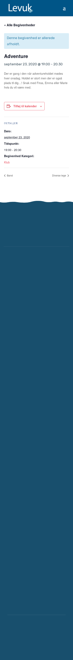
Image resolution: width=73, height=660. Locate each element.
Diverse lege (59, 175)
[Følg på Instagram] (64, 234)
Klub (7, 162)
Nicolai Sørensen (46, 647)
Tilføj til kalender (25, 106)
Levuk (42, 628)
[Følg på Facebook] (51, 234)
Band (9, 175)
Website (19, 647)
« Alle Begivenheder (19, 25)
